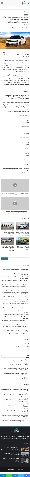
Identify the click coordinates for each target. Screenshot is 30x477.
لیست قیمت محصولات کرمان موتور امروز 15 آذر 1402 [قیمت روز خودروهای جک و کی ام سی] (22, 232)
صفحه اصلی (25, 11)
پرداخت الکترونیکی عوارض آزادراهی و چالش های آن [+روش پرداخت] (9, 232)
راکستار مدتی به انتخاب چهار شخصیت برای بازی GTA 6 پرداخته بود (15, 284)
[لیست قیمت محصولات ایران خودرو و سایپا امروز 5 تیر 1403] (22, 241)
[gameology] (22, 3)
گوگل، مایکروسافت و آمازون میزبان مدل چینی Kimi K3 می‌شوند (15, 324)
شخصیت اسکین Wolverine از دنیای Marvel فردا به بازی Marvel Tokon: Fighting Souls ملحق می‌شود (15, 293)
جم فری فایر (26, 350)
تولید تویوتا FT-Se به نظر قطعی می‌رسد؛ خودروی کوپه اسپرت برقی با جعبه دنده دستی (10, 448)
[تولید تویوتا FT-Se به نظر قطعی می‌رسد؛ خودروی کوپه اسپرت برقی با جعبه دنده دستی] (25, 449)
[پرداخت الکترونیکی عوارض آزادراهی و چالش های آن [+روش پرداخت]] (7, 226)
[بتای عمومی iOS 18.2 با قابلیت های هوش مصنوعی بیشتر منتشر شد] (25, 460)
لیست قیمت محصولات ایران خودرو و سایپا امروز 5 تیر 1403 (23, 246)
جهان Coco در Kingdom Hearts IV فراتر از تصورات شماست (15, 314)
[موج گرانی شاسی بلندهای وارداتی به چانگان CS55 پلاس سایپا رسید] (25, 454)
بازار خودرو (20, 11)
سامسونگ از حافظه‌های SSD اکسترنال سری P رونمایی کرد (16, 334)
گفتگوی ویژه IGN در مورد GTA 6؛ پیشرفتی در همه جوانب (16, 290)
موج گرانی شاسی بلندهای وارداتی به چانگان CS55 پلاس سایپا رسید (11, 453)
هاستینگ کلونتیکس (19, 347)
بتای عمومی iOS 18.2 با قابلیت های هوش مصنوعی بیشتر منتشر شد (11, 459)
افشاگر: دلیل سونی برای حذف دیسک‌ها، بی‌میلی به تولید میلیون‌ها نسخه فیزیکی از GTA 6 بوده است (14, 300)
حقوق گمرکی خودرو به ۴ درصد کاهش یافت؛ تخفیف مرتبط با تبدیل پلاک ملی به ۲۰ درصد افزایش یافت (8, 248)
